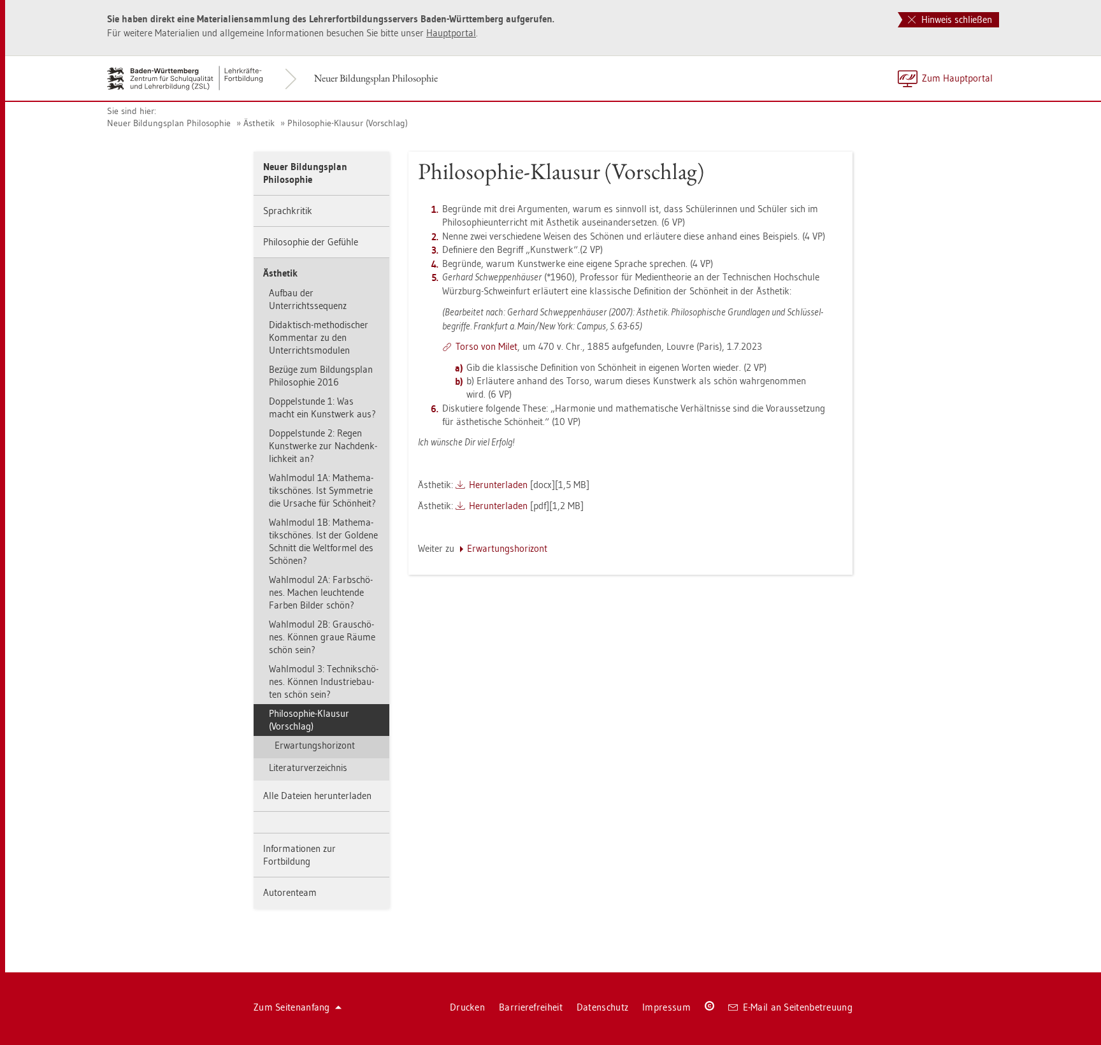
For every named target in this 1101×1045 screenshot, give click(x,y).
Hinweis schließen (955, 19)
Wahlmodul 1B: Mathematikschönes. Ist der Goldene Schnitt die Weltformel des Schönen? (323, 541)
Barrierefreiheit (531, 1007)
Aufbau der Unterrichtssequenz (308, 299)
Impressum (666, 1007)
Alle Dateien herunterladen (317, 795)
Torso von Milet (486, 346)
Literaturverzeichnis (308, 767)
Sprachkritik (287, 211)
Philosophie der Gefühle (310, 242)
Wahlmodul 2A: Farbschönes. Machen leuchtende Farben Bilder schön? (321, 592)
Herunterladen (498, 485)
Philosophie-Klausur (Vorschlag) (347, 123)
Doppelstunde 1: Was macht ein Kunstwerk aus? (322, 407)
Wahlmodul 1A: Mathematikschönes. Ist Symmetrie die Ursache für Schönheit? (322, 490)
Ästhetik (259, 123)
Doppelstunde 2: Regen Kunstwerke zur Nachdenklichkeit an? (323, 446)
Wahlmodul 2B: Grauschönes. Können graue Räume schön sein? (322, 637)
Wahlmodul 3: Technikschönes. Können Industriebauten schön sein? (323, 681)
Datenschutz (602, 1007)
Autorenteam (290, 892)
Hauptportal (451, 33)
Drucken (467, 1007)
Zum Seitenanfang (292, 1007)
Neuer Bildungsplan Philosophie (376, 78)
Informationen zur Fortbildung (299, 854)
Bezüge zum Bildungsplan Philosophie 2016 (321, 375)
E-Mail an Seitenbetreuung (798, 1007)
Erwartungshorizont (315, 745)
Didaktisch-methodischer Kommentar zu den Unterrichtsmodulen (318, 337)
